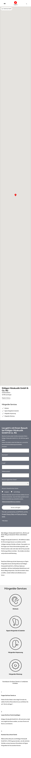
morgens (6, 492)
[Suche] (26, 3)
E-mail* (4, 463)
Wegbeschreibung (6, 398)
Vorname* (4, 446)
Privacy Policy (10, 514)
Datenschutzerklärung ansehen (11, 502)
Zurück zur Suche (7, 8)
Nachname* (5, 455)
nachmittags (16, 492)
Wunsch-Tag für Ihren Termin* (9, 479)
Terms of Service (22, 514)
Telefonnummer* (6, 471)
